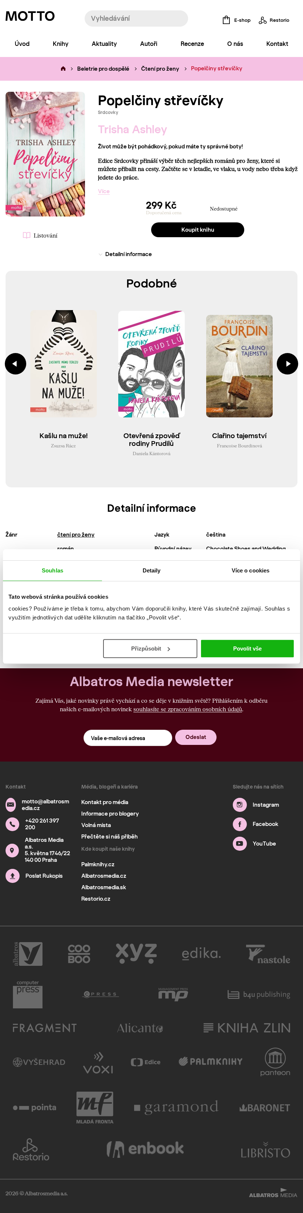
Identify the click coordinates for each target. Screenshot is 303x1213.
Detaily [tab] (152, 570)
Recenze (192, 43)
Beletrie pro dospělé (103, 68)
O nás (235, 43)
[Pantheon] (275, 1062)
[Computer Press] (28, 994)
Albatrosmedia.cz (103, 876)
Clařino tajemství (239, 436)
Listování (45, 235)
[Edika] (201, 954)
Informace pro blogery (110, 813)
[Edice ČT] (145, 1062)
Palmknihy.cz (98, 864)
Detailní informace (128, 254)
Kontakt (277, 43)
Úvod (22, 43)
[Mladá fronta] (95, 1107)
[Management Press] (173, 994)
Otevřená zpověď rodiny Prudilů (151, 439)
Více (104, 191)
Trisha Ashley (132, 129)
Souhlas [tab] (52, 570)
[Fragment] (45, 1028)
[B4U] (258, 994)
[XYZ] (136, 954)
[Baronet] (265, 1107)
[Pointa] (35, 1107)
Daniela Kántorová (151, 453)
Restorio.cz (95, 899)
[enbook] (145, 1149)
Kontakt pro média (104, 802)
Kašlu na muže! (64, 436)
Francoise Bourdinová (239, 445)
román (65, 548)
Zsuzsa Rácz (63, 445)
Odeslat (195, 737)
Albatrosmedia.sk (103, 887)
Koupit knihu (197, 229)
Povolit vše (247, 648)
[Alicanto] (140, 1028)
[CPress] (100, 994)
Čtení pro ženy (160, 68)
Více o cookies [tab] (250, 570)
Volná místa (96, 825)
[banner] (30, 17)
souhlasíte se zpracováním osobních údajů (187, 709)
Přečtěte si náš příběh (109, 836)
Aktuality (104, 43)
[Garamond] (177, 1107)
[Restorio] (31, 1149)
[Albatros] (28, 954)
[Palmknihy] (210, 1062)
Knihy (60, 43)
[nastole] (268, 954)
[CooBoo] (79, 954)
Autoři (148, 43)
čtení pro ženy (76, 534)
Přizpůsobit (146, 648)
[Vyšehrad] (39, 1062)
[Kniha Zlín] (246, 1028)
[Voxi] (98, 1062)
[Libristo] (265, 1149)
